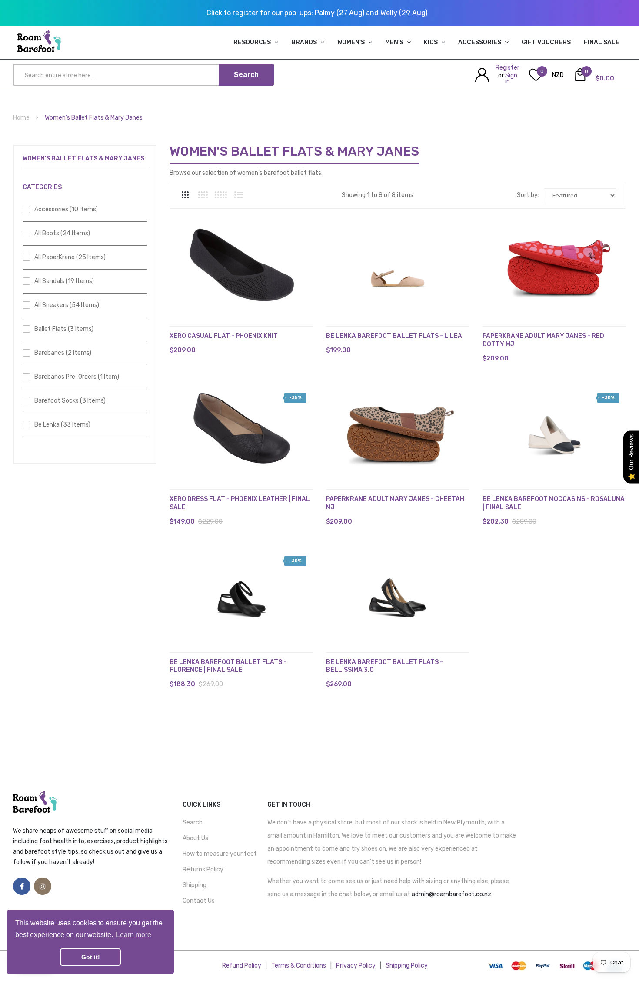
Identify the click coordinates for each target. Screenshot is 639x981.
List (239, 195)
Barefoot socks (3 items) (70, 400)
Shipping (194, 885)
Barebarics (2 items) (62, 353)
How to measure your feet (220, 854)
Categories (42, 187)
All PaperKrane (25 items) (70, 257)
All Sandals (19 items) (64, 281)
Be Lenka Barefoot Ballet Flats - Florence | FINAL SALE (228, 666)
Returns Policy (203, 869)
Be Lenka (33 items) (62, 424)
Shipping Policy (407, 965)
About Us (195, 838)
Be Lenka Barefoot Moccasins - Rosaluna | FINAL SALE (554, 503)
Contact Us (199, 900)
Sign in (511, 78)
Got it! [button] (90, 957)
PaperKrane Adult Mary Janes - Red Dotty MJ (543, 340)
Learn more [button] (133, 934)
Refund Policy (241, 965)
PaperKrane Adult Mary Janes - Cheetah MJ (395, 503)
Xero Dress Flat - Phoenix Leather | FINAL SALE (240, 503)
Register (507, 67)
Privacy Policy (356, 965)
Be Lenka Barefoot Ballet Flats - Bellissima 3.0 (384, 666)
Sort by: (528, 195)
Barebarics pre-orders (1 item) (76, 376)
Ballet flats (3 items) (63, 329)
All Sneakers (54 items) (66, 305)
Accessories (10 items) (66, 209)
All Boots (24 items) (62, 233)
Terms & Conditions (298, 965)
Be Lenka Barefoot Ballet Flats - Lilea (394, 336)
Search (193, 822)
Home (21, 117)
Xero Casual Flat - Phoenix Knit (224, 336)
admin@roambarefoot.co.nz (451, 894)
